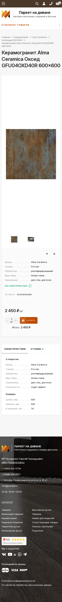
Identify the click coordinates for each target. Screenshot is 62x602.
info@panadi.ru (10, 486)
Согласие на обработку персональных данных (26, 585)
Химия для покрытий (43, 518)
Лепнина (36, 514)
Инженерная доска (12, 530)
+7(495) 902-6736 (11, 468)
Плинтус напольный (42, 526)
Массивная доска (41, 510)
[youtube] (10, 555)
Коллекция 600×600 (12, 40)
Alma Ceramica (39, 37)
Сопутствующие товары (45, 522)
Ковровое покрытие (12, 522)
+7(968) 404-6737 (11, 474)
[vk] (4, 555)
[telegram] (25, 555)
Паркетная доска (11, 526)
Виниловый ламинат (12, 514)
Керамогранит (21, 37)
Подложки (37, 530)
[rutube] (15, 555)
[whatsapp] (19, 555)
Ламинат (6, 510)
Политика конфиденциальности (18, 580)
